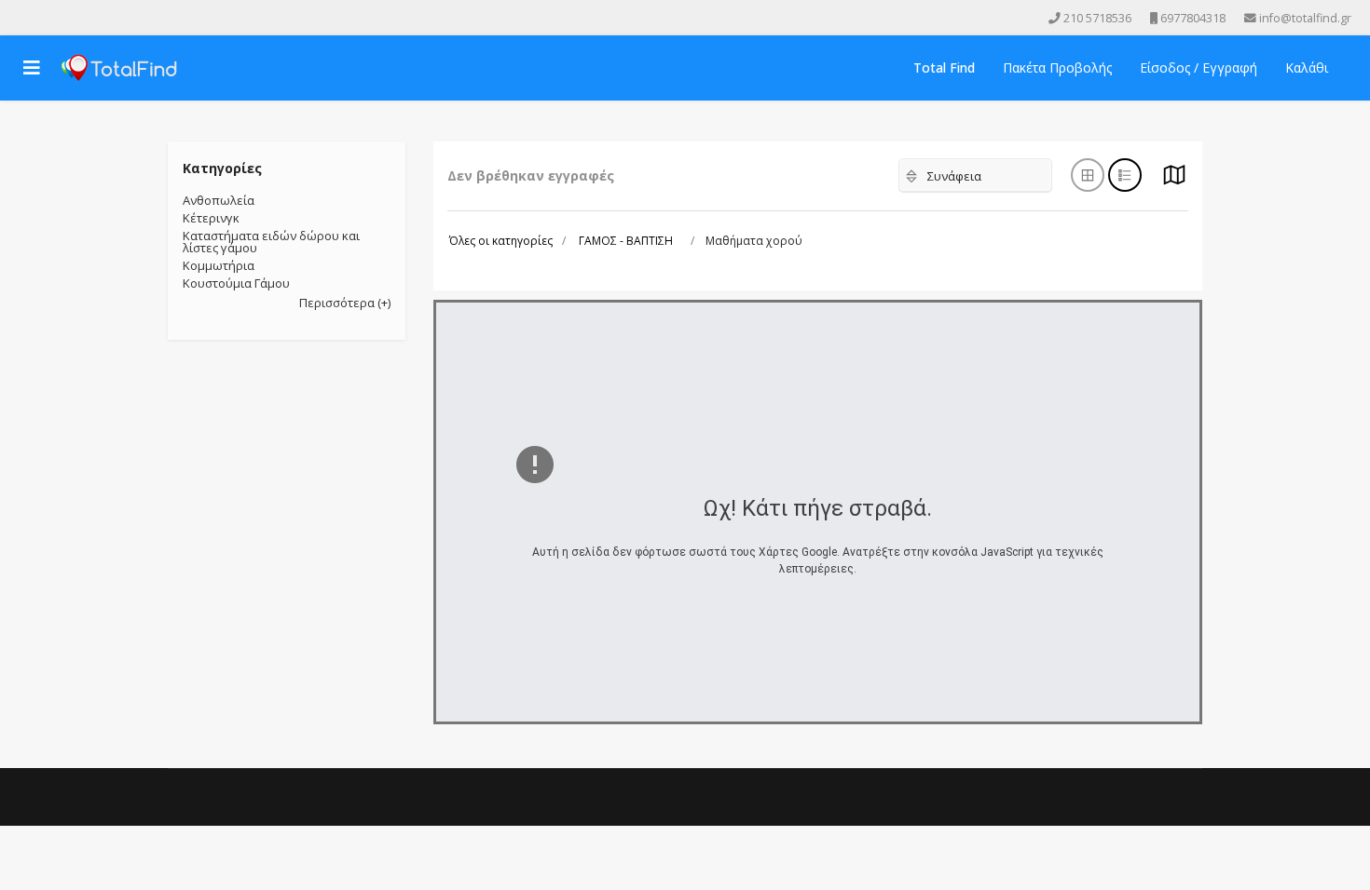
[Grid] (1174, 180)
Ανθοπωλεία (218, 200)
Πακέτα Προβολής (1057, 67)
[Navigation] (31, 68)
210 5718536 (1097, 18)
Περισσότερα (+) (344, 303)
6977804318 (1193, 18)
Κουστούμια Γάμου (236, 283)
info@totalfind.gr (1305, 18)
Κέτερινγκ (211, 217)
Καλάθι (1306, 67)
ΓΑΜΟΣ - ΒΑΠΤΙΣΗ (626, 241)
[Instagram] (74, 17)
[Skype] (100, 17)
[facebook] (22, 17)
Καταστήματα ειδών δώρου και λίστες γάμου (271, 241)
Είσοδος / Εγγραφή (1198, 67)
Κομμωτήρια (218, 265)
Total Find (944, 67)
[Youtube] (48, 17)
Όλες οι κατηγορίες (501, 241)
